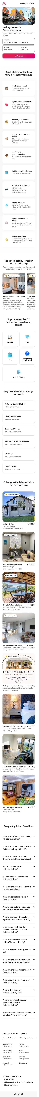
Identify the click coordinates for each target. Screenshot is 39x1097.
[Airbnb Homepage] (4, 3)
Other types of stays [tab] (27, 1038)
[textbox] (10, 49)
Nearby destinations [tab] (9, 1038)
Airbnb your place (27, 3)
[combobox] (18, 42)
